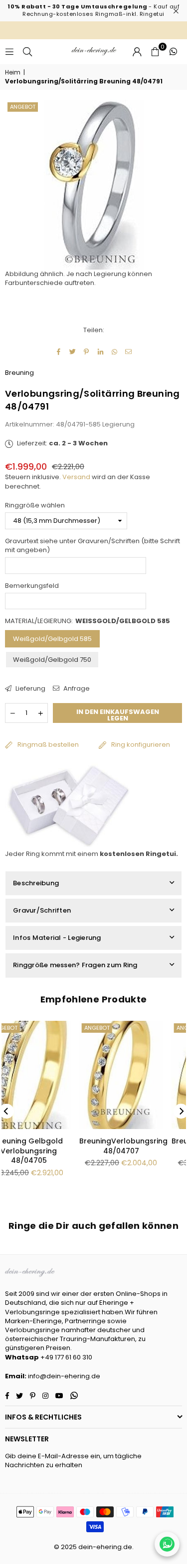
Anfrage (76, 688)
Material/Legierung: (87, 621)
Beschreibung (36, 883)
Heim (12, 72)
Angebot (22, 107)
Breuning (19, 372)
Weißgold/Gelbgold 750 (52, 659)
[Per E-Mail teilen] (128, 351)
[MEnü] (9, 51)
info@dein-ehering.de (64, 1376)
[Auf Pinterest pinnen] (86, 351)
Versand (76, 477)
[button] (155, 52)
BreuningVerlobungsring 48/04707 (51, 1146)
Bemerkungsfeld (32, 585)
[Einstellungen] (137, 52)
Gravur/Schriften (42, 910)
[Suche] (27, 51)
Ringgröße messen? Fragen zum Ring (75, 965)
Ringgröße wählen (35, 505)
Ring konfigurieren (140, 744)
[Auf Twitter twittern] (72, 351)
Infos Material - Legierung (57, 937)
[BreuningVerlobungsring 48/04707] (49, 1075)
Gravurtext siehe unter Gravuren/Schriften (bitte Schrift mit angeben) (92, 546)
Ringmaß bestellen (48, 744)
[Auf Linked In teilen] (100, 351)
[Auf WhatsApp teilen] (114, 351)
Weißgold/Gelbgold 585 (52, 638)
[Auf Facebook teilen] (58, 351)
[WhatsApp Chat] (167, 1544)
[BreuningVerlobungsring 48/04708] (142, 1075)
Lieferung (29, 688)
